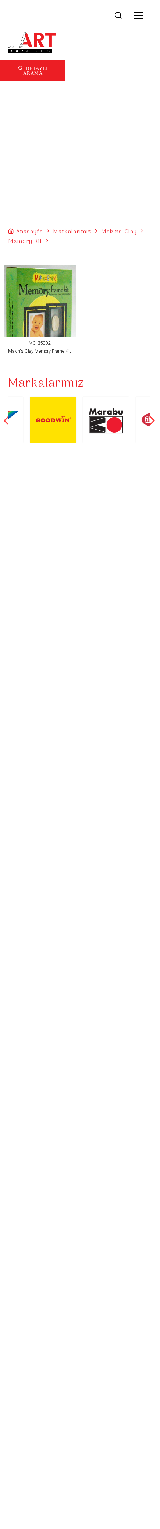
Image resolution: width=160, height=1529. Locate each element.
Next (152, 420)
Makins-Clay (119, 232)
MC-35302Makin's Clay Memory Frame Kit (39, 347)
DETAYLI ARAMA (35, 70)
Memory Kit (25, 241)
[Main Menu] (138, 16)
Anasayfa (29, 232)
